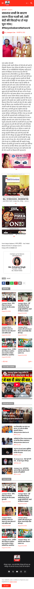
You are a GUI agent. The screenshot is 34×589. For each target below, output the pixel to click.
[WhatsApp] (12, 283)
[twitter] (13, 571)
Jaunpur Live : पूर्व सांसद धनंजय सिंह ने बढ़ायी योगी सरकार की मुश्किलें (21, 470)
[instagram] (21, 571)
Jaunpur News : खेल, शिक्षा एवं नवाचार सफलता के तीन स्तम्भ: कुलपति (8, 306)
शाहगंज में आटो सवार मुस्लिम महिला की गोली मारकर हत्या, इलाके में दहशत (22, 450)
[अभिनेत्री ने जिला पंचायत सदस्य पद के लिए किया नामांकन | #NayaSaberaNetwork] (7, 441)
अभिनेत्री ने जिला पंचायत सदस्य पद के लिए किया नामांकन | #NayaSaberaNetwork (23, 440)
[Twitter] (8, 283)
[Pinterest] (16, 283)
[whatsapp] (25, 571)
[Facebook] (3, 283)
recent (10, 10)
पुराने (29, 362)
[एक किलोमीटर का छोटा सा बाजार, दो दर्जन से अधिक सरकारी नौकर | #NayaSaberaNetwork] (7, 429)
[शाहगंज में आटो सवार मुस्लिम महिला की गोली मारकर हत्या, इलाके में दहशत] (7, 451)
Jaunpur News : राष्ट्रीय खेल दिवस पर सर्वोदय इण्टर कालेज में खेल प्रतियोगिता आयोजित (9, 352)
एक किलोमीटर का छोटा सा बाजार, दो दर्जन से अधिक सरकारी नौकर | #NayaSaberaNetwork (22, 429)
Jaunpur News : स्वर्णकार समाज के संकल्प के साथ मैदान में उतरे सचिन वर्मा (8, 330)
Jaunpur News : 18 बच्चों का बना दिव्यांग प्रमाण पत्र (24, 351)
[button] (2, 3)
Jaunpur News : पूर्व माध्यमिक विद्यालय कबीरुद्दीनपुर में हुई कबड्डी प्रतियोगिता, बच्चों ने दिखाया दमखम (25, 307)
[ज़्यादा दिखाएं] (24, 283)
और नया (5, 362)
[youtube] (17, 571)
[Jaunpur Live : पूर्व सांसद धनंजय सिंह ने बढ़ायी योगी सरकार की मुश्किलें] (7, 470)
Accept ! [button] (6, 586)
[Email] (20, 283)
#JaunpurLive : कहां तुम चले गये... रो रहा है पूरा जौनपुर (22, 460)
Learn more (13, 582)
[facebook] (9, 571)
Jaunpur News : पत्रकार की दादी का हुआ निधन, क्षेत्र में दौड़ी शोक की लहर (25, 330)
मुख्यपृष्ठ (4, 10)
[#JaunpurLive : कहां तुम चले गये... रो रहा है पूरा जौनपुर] (7, 461)
